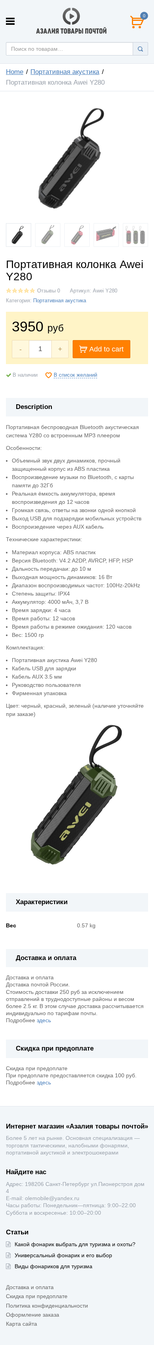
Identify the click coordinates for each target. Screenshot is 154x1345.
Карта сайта (21, 1324)
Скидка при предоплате (37, 1296)
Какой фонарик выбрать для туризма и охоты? (75, 1244)
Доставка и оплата (30, 1287)
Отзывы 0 (48, 291)
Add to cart (106, 349)
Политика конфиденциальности (47, 1305)
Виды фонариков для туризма (53, 1266)
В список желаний (75, 375)
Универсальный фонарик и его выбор (63, 1255)
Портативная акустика (64, 72)
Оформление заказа (32, 1315)
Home (14, 72)
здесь (44, 1020)
